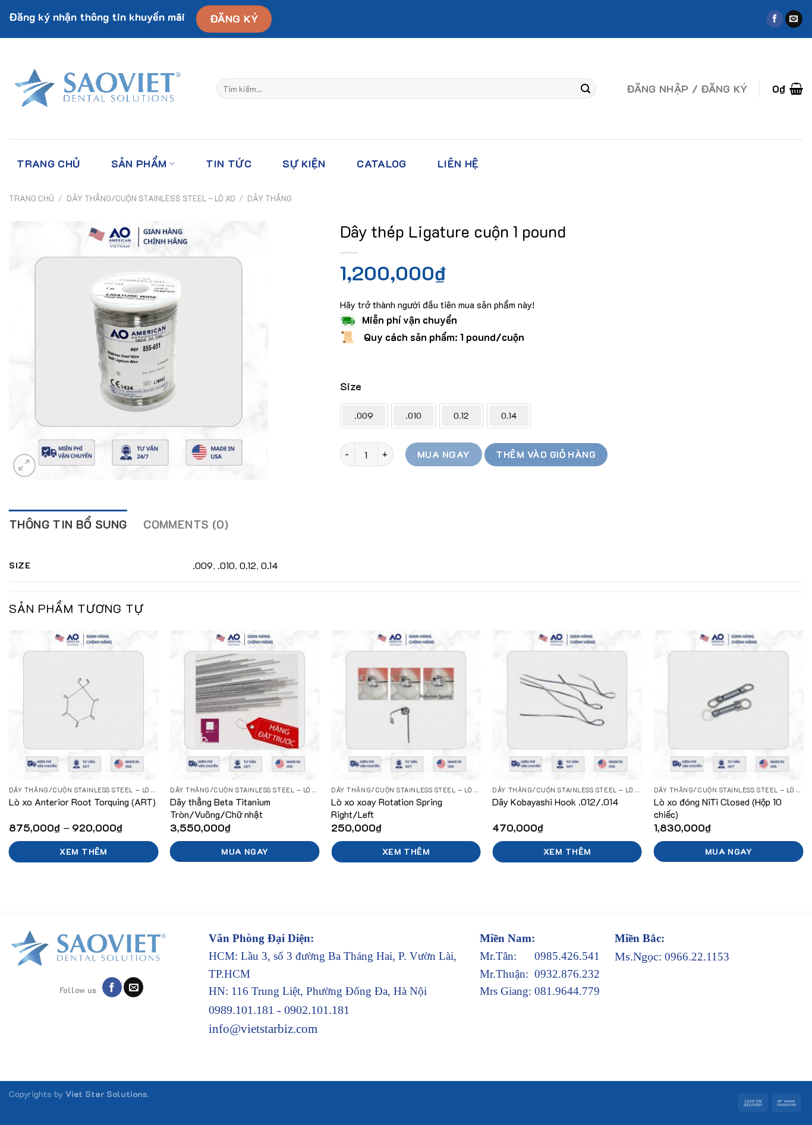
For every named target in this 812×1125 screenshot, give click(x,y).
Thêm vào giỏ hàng (546, 454)
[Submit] (585, 88)
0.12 (248, 565)
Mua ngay (443, 454)
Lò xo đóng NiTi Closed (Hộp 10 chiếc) (718, 808)
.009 (203, 565)
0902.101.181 (317, 1009)
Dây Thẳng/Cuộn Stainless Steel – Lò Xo (151, 198)
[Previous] (9, 761)
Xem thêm (83, 851)
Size (350, 386)
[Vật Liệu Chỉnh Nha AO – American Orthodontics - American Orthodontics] (104, 88)
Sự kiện (303, 163)
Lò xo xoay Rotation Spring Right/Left (386, 808)
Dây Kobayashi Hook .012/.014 (555, 802)
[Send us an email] (793, 19)
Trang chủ (48, 163)
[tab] (68, 525)
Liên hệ (458, 163)
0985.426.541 (567, 956)
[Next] (802, 761)
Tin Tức (228, 163)
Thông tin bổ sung (68, 524)
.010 (226, 565)
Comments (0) (185, 524)
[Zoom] (24, 465)
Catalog (381, 163)
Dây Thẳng (269, 198)
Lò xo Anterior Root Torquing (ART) (82, 802)
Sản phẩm (139, 163)
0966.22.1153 (697, 956)
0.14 (269, 565)
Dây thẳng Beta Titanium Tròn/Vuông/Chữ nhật (220, 808)
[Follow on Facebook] (774, 19)
